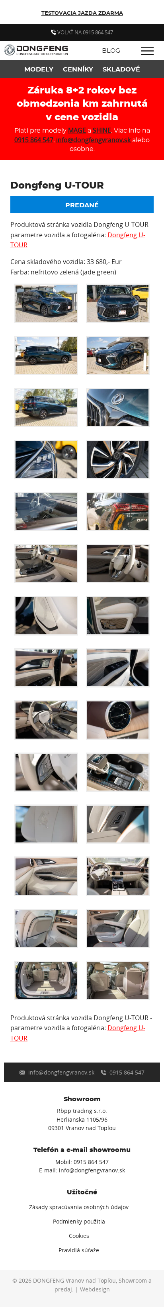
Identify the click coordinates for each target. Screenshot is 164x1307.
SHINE (102, 130)
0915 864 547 (33, 139)
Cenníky (78, 69)
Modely (38, 69)
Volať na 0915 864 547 (84, 32)
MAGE (77, 130)
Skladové (121, 69)
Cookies (79, 1235)
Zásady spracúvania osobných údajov (79, 1207)
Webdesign (95, 1289)
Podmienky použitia (79, 1221)
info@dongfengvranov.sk (93, 139)
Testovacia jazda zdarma (82, 13)
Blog (111, 51)
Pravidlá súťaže (79, 1250)
